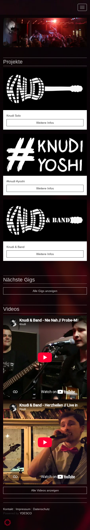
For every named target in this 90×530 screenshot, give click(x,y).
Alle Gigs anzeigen (45, 291)
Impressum (23, 509)
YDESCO (26, 513)
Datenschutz (41, 509)
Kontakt (8, 509)
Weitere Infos (45, 122)
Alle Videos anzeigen (45, 490)
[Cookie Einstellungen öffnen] (7, 524)
